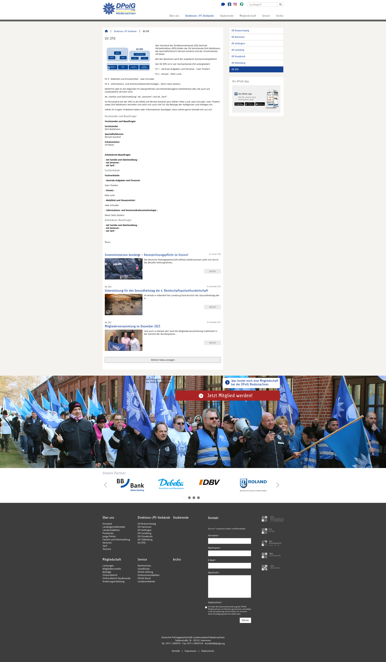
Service (266, 15)
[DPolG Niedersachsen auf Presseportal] (240, 5)
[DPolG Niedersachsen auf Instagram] (234, 4)
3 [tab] (194, 497)
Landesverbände (146, 581)
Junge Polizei (109, 536)
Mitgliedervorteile (112, 568)
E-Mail (212, 560)
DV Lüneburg (238, 50)
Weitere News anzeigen (163, 359)
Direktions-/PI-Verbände (199, 15)
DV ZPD (235, 69)
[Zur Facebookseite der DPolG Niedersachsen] (228, 5)
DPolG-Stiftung (145, 571)
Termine (107, 548)
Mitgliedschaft (248, 15)
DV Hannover (238, 37)
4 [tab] (198, 497)
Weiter (245, 620)
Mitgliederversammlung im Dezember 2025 (132, 326)
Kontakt (176, 650)
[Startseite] (106, 31)
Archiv (279, 15)
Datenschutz (215, 602)
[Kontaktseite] (222, 5)
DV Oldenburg (238, 62)
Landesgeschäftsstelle (114, 526)
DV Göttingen (238, 43)
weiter (212, 271)
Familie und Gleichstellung (116, 539)
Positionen (108, 533)
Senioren (107, 542)
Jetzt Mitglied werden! (230, 395)
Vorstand (107, 523)
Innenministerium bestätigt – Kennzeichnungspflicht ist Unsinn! (146, 255)
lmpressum (190, 650)
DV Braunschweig (240, 30)
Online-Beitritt (110, 575)
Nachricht (213, 572)
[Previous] (106, 485)
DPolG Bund (144, 578)
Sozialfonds (144, 568)
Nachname (214, 547)
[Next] (277, 485)
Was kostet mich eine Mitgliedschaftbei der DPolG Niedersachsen (254, 382)
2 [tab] (189, 497)
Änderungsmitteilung (113, 581)
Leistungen (108, 565)
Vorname (213, 535)
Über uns (174, 15)
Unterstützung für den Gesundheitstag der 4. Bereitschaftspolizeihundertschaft (156, 290)
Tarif (105, 545)
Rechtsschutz (144, 565)
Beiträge (107, 571)
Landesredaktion (111, 529)
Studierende (227, 15)
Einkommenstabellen (149, 575)
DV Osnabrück (238, 56)
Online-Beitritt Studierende (116, 578)
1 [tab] (185, 497)
